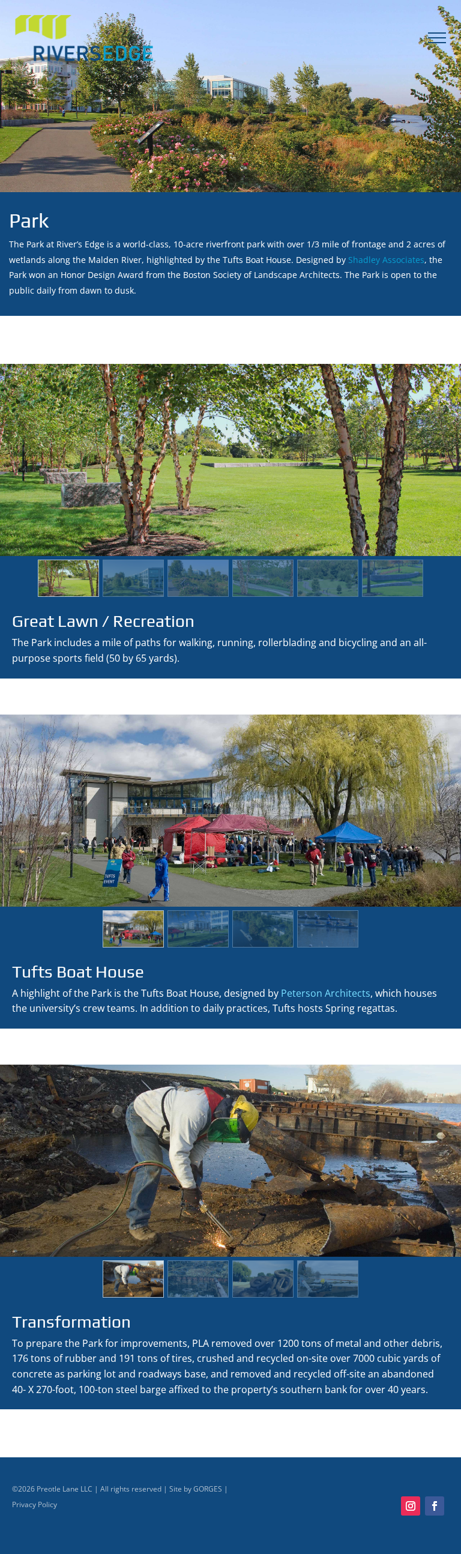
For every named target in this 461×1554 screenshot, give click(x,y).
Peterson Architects (325, 993)
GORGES (207, 1489)
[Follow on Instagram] (410, 1506)
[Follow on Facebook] (434, 1506)
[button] (68, 578)
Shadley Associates (386, 259)
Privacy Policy (34, 1504)
